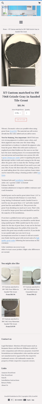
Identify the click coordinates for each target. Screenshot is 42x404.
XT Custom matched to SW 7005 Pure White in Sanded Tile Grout (10, 289)
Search (3, 378)
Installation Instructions (10, 380)
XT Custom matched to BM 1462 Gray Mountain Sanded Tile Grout (10, 321)
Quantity (27, 109)
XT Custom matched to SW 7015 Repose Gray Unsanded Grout (31, 289)
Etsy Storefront (7, 375)
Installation (19, 180)
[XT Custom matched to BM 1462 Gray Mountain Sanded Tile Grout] (10, 308)
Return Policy (6, 383)
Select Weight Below (18, 109)
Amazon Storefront (8, 373)
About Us (4, 385)
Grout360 (13, 131)
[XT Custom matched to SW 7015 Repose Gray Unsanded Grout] (31, 276)
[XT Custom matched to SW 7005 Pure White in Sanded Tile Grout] (10, 276)
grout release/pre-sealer (11, 158)
